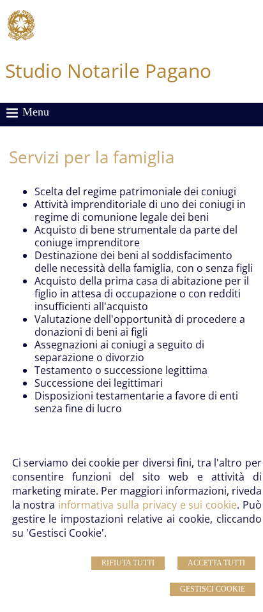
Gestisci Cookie (212, 589)
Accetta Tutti (216, 562)
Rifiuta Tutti (127, 562)
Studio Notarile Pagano (108, 70)
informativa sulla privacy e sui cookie (147, 505)
